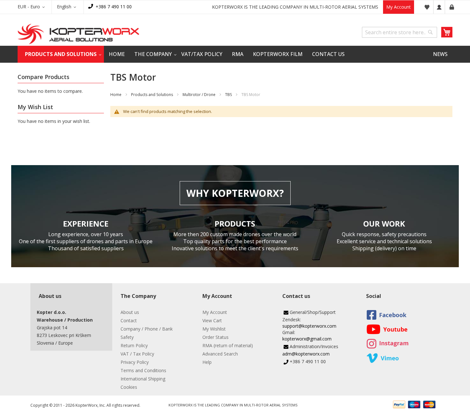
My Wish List (427, 7)
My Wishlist (214, 329)
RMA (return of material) (227, 345)
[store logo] (78, 34)
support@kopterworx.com (309, 326)
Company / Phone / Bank (147, 329)
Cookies (129, 387)
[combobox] (399, 32)
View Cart (212, 320)
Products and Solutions (152, 94)
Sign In (439, 7)
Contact (129, 320)
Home (115, 94)
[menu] (235, 54)
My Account (398, 7)
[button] (32, 7)
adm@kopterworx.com (306, 354)
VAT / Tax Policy (137, 354)
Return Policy (134, 345)
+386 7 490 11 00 (114, 7)
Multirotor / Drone (199, 94)
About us (130, 312)
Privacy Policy (135, 362)
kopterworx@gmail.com (307, 339)
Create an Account (451, 7)
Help (207, 362)
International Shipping (143, 379)
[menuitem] (60, 54)
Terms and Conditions (143, 370)
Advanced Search (220, 354)
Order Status (215, 337)
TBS (229, 94)
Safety (127, 337)
